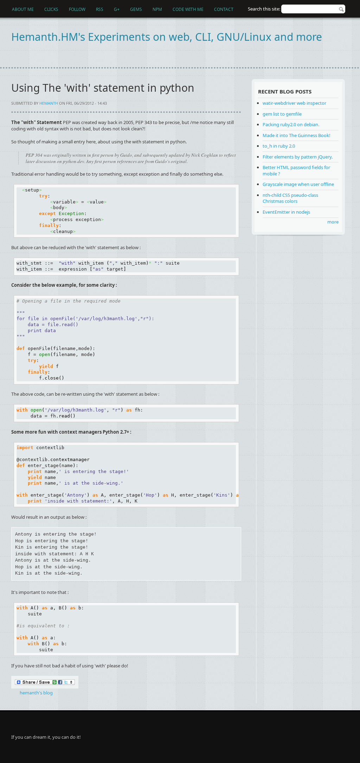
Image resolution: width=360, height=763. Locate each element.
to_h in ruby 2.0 (279, 146)
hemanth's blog (36, 693)
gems (136, 9)
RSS (99, 9)
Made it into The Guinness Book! (296, 135)
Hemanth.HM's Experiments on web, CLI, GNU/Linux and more (166, 37)
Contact (223, 9)
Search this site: (264, 9)
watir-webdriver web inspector (294, 103)
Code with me (188, 9)
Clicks (51, 9)
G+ (117, 9)
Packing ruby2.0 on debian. (291, 124)
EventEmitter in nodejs (286, 212)
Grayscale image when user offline (298, 184)
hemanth (48, 103)
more (333, 222)
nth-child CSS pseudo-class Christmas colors (290, 198)
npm (157, 9)
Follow (77, 9)
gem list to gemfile (282, 114)
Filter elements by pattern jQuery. (298, 157)
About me (23, 9)
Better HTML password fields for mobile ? (296, 170)
